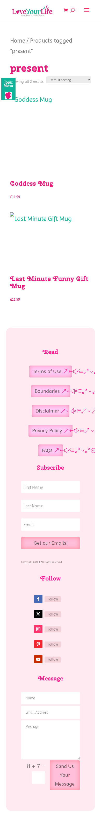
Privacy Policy (47, 431)
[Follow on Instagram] (38, 629)
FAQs (47, 450)
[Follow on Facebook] (38, 599)
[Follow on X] (38, 614)
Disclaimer (47, 411)
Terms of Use (47, 371)
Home (17, 40)
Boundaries (47, 391)
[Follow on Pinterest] (38, 644)
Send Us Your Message (65, 775)
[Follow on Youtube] (38, 659)
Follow (53, 599)
